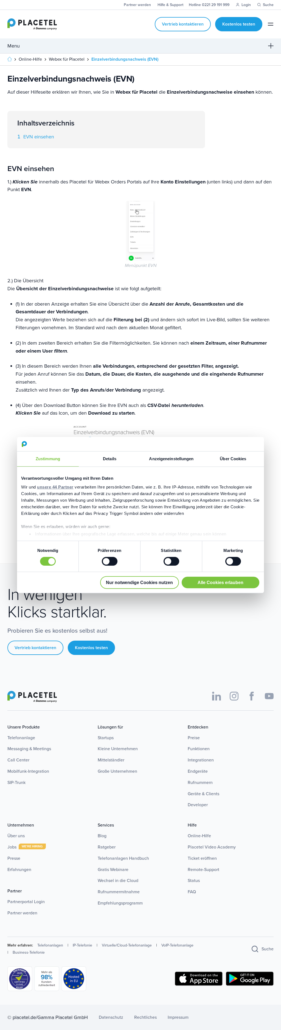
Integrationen (201, 760)
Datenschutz (111, 1017)
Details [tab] (109, 458)
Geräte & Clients (203, 794)
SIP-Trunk (16, 782)
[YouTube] (269, 696)
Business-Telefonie (29, 952)
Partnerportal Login (26, 901)
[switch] (109, 561)
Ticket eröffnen (202, 858)
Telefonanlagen (50, 945)
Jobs (12, 847)
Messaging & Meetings (29, 749)
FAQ (192, 892)
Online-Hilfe (199, 836)
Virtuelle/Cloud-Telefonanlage (127, 945)
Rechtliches (145, 1017)
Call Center (18, 760)
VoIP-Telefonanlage (177, 945)
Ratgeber (107, 847)
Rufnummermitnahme (119, 892)
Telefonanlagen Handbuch (123, 858)
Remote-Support (203, 869)
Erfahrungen (19, 869)
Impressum (178, 1017)
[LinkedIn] (216, 696)
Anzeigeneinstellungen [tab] (171, 458)
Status (194, 880)
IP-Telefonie (82, 945)
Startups (106, 738)
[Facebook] (251, 696)
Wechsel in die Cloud (118, 880)
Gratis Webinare (113, 869)
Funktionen (199, 749)
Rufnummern (200, 782)
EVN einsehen (38, 136)
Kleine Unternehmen (118, 749)
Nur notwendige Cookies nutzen (139, 582)
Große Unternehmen (117, 771)
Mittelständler (111, 760)
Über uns (16, 836)
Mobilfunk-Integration (28, 771)
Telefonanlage (21, 738)
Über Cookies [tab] (233, 458)
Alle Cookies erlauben (220, 582)
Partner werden (22, 913)
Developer (198, 805)
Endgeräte (198, 771)
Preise (194, 738)
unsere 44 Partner (55, 487)
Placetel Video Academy (212, 847)
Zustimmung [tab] (48, 458)
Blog (102, 836)
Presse (13, 858)
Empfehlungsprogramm (120, 903)
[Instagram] (234, 696)
